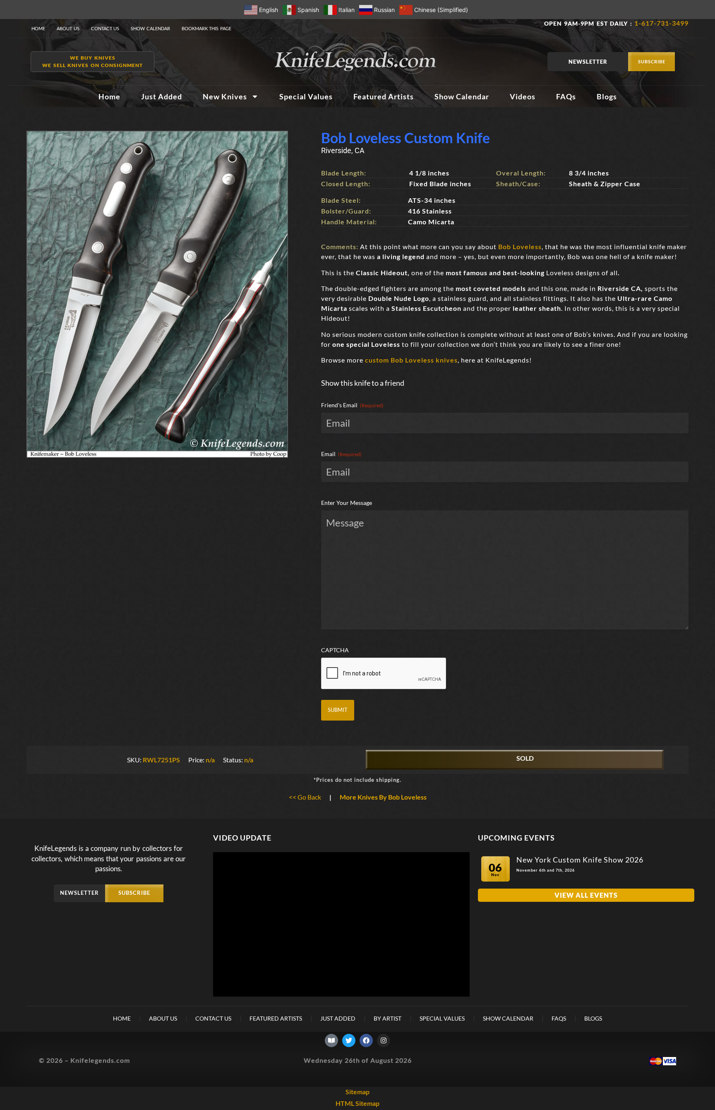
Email (341, 453)
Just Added (161, 96)
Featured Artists (383, 96)
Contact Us (105, 28)
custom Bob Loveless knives (411, 360)
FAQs (566, 96)
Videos (522, 96)
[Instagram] (383, 1040)
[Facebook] (366, 1040)
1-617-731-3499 (661, 23)
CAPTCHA (335, 650)
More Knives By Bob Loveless (383, 797)
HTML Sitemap (357, 1103)
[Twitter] (348, 1040)
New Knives (225, 96)
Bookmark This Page (206, 28)
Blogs (607, 96)
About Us (68, 28)
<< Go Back (305, 797)
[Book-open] (331, 1040)
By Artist (387, 1018)
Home (38, 28)
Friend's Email (352, 404)
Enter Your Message (346, 502)
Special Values (306, 96)
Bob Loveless (520, 246)
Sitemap (357, 1092)
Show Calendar (150, 28)
